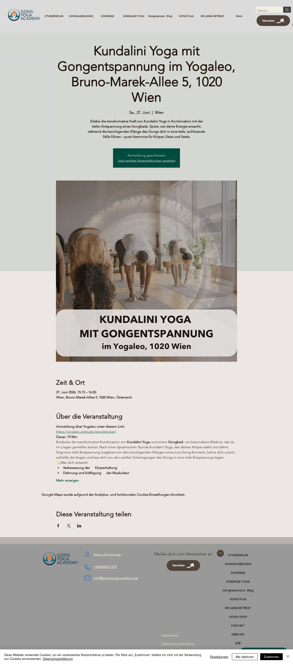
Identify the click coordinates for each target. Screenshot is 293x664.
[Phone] (87, 567)
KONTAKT (238, 625)
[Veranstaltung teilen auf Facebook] (58, 525)
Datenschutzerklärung (58, 658)
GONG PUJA (238, 599)
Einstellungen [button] (219, 657)
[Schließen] (287, 657)
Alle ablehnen (245, 657)
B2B (238, 643)
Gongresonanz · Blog (238, 590)
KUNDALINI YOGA (238, 581)
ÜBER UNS (238, 634)
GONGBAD (238, 573)
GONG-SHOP (238, 617)
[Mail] (87, 578)
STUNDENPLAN (238, 555)
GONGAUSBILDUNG (238, 564)
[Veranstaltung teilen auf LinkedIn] (79, 525)
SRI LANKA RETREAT (238, 608)
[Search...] (287, 10)
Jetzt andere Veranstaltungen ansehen (146, 160)
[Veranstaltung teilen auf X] (69, 525)
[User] (87, 555)
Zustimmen (271, 657)
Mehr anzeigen (67, 480)
